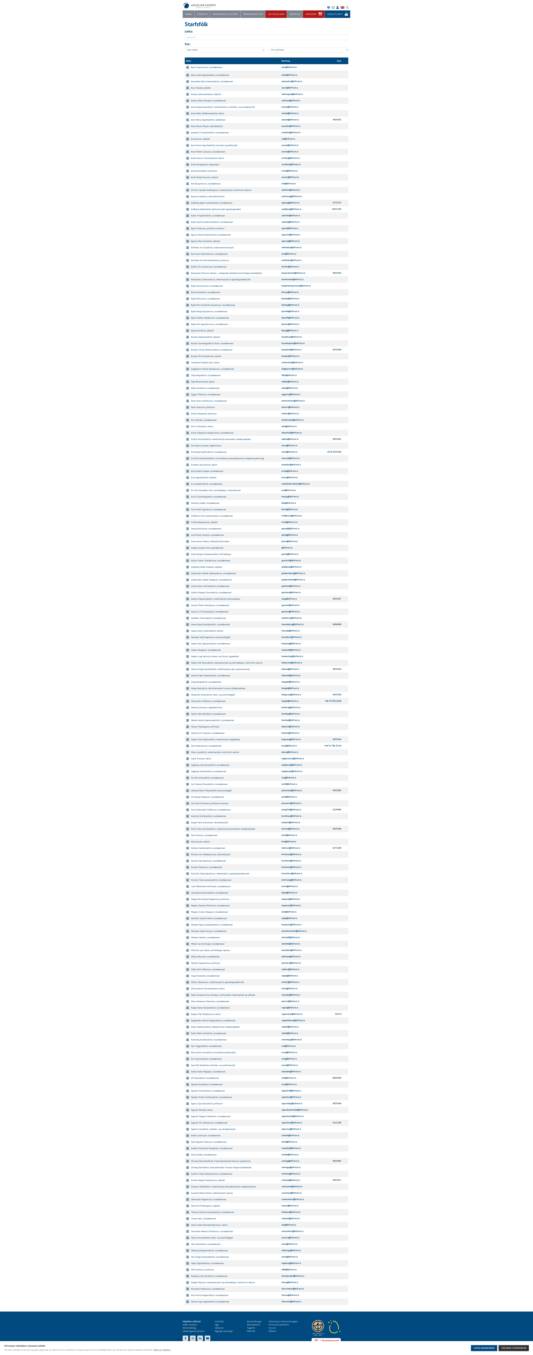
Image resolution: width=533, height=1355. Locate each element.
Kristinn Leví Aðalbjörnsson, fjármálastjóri (210, 854)
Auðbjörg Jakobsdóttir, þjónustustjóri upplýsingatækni (215, 209)
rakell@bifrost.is (289, 1033)
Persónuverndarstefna (279, 1324)
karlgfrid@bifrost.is (291, 809)
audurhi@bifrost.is (290, 215)
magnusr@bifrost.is (291, 905)
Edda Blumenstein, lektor (202, 381)
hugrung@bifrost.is (291, 739)
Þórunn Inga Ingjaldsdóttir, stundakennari (209, 1301)
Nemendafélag (189, 1327)
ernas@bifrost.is (289, 477)
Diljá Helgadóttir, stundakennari (205, 375)
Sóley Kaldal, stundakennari (203, 1154)
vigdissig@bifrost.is (291, 1263)
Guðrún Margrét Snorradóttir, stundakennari (210, 592)
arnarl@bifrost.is (289, 151)
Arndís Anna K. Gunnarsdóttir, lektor (207, 158)
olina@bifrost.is (289, 988)
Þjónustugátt (335, 14)
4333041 (337, 273)
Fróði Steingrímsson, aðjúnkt (204, 522)
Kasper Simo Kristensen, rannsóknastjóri (209, 822)
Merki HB (251, 1331)
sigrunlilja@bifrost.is (291, 1103)
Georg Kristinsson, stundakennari (205, 528)
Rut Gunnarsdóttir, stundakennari (206, 1058)
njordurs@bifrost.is (291, 963)
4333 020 (336, 209)
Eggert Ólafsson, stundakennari (205, 394)
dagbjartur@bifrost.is (292, 368)
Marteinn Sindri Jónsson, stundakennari (208, 931)
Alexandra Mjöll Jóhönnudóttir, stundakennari (211, 81)
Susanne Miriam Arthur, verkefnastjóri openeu (211, 1193)
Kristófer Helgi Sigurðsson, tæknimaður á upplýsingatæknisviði (219, 873)
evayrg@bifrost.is (290, 496)
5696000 (337, 624)
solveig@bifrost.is (290, 1161)
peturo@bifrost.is (290, 1001)
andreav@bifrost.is (290, 100)
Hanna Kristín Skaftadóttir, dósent (206, 630)
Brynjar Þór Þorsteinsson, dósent (205, 356)
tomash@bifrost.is (290, 1218)
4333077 (337, 1180)
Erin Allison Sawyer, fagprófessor (206, 445)
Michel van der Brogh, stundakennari (207, 943)
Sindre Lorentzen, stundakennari (205, 1135)
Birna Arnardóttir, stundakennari (205, 292)
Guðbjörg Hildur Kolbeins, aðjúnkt (206, 566)
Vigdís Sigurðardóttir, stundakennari (207, 1263)
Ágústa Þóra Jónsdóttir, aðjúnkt (205, 241)
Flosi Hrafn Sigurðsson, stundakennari (208, 509)
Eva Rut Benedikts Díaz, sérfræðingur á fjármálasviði (215, 490)
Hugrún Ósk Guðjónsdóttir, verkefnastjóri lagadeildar (215, 739)
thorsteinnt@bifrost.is (292, 1288)
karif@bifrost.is (289, 835)
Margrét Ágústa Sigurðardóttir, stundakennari (211, 924)
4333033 (337, 119)
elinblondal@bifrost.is (292, 420)
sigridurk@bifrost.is (291, 1090)
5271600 (337, 848)
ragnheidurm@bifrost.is (293, 1020)
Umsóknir (310, 14)
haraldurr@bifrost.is (291, 637)
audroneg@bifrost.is (291, 196)
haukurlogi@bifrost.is (292, 656)
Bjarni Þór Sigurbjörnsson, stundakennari (209, 324)
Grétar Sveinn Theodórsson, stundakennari (210, 560)
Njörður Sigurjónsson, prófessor (205, 963)
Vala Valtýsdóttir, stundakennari (205, 1244)
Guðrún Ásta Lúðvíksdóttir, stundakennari (209, 586)
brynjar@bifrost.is (290, 356)
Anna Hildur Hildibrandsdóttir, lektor (207, 113)
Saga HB (251, 1327)
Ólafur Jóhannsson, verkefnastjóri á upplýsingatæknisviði (217, 982)
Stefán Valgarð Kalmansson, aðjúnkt (207, 1180)
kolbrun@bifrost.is (290, 848)
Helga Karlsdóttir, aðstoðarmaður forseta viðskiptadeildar (218, 688)
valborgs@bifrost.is (291, 1250)
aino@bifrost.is (289, 67)
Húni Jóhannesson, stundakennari (205, 745)
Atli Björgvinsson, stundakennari (205, 183)
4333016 (337, 669)
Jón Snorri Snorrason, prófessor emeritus (209, 803)
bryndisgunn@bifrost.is (293, 343)
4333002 (337, 1161)
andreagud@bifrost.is (292, 94)
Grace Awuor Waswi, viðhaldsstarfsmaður (209, 541)
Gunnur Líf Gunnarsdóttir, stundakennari (209, 611)
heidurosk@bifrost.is (291, 662)
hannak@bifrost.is (290, 630)
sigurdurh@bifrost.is (291, 1122)
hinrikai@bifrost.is (290, 720)
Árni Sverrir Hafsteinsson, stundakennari (209, 253)
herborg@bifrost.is (290, 707)
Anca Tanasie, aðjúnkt (200, 87)
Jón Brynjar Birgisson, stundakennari (207, 796)
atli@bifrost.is (288, 183)
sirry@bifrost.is (289, 1084)
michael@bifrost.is (290, 937)
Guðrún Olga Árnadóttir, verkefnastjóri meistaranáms (215, 598)
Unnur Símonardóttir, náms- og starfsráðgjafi (211, 1237)
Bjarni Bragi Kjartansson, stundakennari (208, 311)
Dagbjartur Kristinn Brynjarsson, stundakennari (212, 368)
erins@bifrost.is (289, 445)
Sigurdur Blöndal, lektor (201, 1109)
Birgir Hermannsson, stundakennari (206, 285)
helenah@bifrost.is (290, 675)
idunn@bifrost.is (289, 752)
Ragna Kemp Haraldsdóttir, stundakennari (210, 1007)
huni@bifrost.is (289, 745)
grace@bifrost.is (289, 541)
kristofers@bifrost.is (291, 873)
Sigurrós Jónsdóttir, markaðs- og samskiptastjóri (213, 1129)
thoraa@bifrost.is (290, 1295)
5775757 (337, 202)
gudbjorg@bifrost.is (291, 566)
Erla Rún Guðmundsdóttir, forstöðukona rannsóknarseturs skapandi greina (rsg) (227, 458)
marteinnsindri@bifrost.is (294, 931)
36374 (338, 1014)
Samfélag (294, 14)
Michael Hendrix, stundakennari (205, 937)
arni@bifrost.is (288, 253)
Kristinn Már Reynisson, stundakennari (208, 860)
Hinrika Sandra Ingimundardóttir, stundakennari (212, 720)
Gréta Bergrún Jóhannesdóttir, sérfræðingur (210, 554)
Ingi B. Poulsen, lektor (200, 758)
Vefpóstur (219, 1327)
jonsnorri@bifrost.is (291, 803)
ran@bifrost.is (288, 1046)
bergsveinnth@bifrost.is (293, 273)
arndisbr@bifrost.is (291, 164)
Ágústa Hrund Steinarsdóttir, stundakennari (210, 234)
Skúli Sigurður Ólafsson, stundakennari (208, 1141)
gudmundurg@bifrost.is (293, 573)
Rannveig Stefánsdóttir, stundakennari (208, 1039)
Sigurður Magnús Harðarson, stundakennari (210, 1116)
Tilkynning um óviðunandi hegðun (283, 1321)
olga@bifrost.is (289, 598)
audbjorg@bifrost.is (291, 209)
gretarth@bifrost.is (291, 560)
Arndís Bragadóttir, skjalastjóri (204, 164)
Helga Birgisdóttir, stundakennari (205, 681)
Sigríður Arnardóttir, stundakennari (206, 1084)
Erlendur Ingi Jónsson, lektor (203, 464)
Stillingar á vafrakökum (513, 1348)
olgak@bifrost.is (289, 975)
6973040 (337, 349)
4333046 (337, 828)
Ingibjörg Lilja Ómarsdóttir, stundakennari (209, 765)
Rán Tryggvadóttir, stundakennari (206, 1046)
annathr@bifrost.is (290, 126)
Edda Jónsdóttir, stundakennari (204, 388)
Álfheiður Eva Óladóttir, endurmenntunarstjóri (212, 247)
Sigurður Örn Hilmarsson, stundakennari (208, 1122)
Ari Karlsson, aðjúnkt (200, 138)
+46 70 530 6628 (333, 701)
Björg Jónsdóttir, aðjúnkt (202, 330)
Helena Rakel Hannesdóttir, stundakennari (210, 675)
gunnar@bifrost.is (290, 605)
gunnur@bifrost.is (290, 611)
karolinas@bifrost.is (291, 816)
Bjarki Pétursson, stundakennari (205, 298)
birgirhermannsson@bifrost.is (296, 285)
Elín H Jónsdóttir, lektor (201, 426)
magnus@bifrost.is (290, 899)
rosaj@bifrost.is (289, 1052)
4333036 (337, 739)
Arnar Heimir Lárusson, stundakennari (207, 151)
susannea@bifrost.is (291, 1193)
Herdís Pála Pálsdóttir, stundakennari (208, 713)
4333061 (337, 439)
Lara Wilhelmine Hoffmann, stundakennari (210, 886)
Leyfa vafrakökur (484, 1348)
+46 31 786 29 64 (332, 745)
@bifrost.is (287, 547)
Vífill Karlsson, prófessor (202, 1269)
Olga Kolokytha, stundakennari (204, 975)
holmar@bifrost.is (290, 733)
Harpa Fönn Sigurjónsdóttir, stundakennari (210, 643)
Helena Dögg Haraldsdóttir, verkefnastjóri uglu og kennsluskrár (220, 669)
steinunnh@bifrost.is (291, 1186)
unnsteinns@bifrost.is (292, 1231)
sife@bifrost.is (288, 1078)
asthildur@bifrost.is (291, 260)
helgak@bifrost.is (290, 688)
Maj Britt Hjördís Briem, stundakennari (208, 918)
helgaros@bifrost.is (291, 694)
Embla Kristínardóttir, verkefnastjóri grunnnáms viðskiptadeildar (220, 439)
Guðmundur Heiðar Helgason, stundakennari (211, 579)
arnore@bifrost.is (290, 177)
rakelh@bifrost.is (290, 1026)
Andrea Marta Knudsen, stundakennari (208, 100)
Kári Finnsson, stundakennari (203, 835)
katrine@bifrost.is (290, 828)
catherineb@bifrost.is (292, 362)
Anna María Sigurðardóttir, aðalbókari (207, 119)
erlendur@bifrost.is (291, 464)
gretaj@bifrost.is (289, 554)
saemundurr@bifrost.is (292, 1199)
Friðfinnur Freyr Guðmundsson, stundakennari (211, 515)
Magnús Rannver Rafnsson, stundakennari (210, 905)
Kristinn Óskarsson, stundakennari (206, 867)
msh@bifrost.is (288, 911)
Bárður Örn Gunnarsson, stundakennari (208, 266)
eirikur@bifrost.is (290, 413)
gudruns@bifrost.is (291, 592)
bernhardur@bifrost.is (292, 279)
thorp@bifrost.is (289, 1282)
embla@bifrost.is (289, 439)
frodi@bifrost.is (289, 522)
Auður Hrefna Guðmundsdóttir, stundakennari (211, 222)
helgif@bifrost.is (289, 701)
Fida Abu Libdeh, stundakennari (204, 503)
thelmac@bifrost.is (290, 1212)
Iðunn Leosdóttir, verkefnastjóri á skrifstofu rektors (214, 752)
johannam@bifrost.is (291, 790)
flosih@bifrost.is (289, 509)
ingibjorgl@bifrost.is (291, 765)
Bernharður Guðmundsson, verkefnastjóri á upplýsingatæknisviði (220, 279)
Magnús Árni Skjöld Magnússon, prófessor (209, 899)
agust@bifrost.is (289, 228)
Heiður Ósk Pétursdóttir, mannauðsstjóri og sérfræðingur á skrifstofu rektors (226, 662)
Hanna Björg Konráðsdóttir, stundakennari (210, 624)
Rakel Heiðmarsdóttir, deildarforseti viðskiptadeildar (215, 1026)
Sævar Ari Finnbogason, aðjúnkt (205, 1205)
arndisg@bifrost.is (290, 158)
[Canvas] (334, 7)
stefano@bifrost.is (290, 1173)
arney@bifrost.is (289, 170)
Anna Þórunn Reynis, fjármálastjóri (206, 126)
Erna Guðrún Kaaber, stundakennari (206, 471)
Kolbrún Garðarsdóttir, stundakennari (207, 848)
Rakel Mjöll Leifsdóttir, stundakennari (208, 1033)
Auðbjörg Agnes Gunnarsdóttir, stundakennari (211, 202)
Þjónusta (202, 14)
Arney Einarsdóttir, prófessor (203, 170)
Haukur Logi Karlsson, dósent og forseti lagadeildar (214, 656)
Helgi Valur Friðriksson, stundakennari (208, 701)
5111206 (337, 1122)
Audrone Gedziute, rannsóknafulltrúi (207, 196)
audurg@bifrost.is (290, 222)
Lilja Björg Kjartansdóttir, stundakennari (209, 892)
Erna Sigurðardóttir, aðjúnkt (203, 477)
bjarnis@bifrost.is (290, 324)
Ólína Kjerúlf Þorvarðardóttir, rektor (207, 988)
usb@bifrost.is (288, 1224)
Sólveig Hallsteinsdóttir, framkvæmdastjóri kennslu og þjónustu (220, 1161)
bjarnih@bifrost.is (290, 317)
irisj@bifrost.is (288, 777)
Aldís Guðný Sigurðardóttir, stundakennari (209, 75)
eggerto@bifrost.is (290, 394)
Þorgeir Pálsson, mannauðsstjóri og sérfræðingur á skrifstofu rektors (222, 1282)
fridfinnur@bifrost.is (291, 515)
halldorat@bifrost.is (291, 618)
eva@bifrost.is (288, 490)
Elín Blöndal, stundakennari (203, 420)
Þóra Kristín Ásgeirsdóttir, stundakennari (209, 1295)
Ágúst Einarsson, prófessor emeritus (207, 228)
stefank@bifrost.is (290, 1180)
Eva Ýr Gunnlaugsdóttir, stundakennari (208, 496)
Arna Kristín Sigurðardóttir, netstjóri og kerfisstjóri (213, 145)
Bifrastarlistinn (253, 1324)
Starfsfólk (219, 1321)
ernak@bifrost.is (289, 471)
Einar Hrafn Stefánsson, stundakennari (208, 400)
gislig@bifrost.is (289, 535)
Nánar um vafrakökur (162, 1350)
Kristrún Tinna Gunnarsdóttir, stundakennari (210, 880)
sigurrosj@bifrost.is (291, 1129)
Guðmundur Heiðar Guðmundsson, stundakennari (213, 573)
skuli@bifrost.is (289, 1141)
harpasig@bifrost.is (291, 643)
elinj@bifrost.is (289, 426)
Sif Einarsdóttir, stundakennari (204, 1078)
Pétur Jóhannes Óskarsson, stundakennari (209, 1001)
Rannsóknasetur (253, 14)
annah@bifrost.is (290, 113)
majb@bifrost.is (289, 918)
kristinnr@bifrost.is (291, 860)
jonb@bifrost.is (289, 796)
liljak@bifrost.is (289, 892)
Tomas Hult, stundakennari (203, 1218)
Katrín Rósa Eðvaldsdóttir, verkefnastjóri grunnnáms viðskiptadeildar (222, 828)
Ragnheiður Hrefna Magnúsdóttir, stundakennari (212, 1020)
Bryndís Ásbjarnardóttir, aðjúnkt (205, 337)
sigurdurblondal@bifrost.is (294, 1109)
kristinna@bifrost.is (291, 854)
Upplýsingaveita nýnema (193, 1331)
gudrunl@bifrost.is (290, 586)
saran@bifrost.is (289, 1065)
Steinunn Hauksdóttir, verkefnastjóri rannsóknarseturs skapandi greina (223, 1186)
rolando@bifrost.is (290, 995)
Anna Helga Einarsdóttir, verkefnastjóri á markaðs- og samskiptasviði (222, 107)
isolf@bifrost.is (289, 784)
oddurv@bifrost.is (290, 969)
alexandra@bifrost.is (291, 81)
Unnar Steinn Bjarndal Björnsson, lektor (209, 1224)
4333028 (337, 694)
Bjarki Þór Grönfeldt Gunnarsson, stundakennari (212, 305)
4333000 (337, 1103)
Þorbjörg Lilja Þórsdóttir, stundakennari (208, 1276)
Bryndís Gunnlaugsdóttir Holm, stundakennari (211, 343)
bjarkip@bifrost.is (290, 298)
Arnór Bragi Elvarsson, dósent (204, 177)
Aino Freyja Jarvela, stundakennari (206, 67)
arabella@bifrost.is (291, 132)
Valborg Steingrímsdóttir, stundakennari (209, 1250)
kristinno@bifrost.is (291, 867)
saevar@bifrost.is (290, 1205)
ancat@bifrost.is (289, 87)
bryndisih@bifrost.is (291, 349)
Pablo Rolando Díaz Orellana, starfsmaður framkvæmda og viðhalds (222, 995)
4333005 (337, 790)
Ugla (217, 1324)
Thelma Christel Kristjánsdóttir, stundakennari (212, 1212)
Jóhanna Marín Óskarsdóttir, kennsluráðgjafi (211, 790)
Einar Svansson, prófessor (202, 407)
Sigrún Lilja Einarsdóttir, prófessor (206, 1103)
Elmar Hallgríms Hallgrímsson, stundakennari (211, 432)
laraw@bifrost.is (289, 886)
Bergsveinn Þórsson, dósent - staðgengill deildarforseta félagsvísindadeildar (226, 273)
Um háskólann (276, 14)
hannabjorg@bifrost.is (292, 624)
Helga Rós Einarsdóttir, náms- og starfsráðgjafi (212, 694)
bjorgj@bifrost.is (289, 330)
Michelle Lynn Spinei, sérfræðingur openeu (210, 950)
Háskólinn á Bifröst (192, 1321)
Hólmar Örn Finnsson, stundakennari (207, 733)
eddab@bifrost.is (290, 381)
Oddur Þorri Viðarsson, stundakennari (207, 969)
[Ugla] (329, 7)
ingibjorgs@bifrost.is (291, 771)
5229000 (337, 809)
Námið (188, 14)
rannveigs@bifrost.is (291, 1039)
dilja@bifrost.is (289, 375)
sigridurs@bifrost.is (291, 1097)
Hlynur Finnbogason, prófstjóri (204, 726)
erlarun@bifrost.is (290, 458)
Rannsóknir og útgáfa (225, 14)
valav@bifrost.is (289, 1244)
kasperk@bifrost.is (290, 822)
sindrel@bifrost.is (290, 1135)
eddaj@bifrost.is (289, 388)
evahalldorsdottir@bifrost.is (295, 483)
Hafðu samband (190, 1324)
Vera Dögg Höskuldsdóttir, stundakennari (209, 1256)
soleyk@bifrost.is (290, 1154)
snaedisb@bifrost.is (291, 1148)
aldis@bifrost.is (289, 75)
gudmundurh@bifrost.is (293, 579)
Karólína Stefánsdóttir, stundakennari (208, 816)
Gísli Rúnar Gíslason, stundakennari (207, 535)
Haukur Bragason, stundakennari (205, 650)
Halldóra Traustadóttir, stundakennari (208, 618)
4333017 (337, 598)
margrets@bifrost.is (291, 924)
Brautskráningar (254, 1321)
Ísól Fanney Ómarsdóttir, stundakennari (208, 784)
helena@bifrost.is (290, 669)
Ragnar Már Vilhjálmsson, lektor (205, 1014)
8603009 (337, 1078)
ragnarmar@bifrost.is (292, 1014)
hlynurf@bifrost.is (290, 726)
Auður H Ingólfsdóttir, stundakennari (207, 215)
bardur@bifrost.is (290, 266)
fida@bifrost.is (288, 503)
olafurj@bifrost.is (290, 982)
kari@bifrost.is (288, 841)
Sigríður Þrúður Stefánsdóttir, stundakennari (211, 1097)
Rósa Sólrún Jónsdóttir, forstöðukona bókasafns (213, 1052)
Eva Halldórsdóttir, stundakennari (206, 483)
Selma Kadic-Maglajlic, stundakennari (207, 1071)
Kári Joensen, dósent (200, 841)
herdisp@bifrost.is (290, 713)
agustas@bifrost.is (290, 234)
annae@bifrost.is (289, 107)
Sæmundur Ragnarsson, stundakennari (208, 1199)
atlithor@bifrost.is (290, 190)
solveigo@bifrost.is (291, 1167)
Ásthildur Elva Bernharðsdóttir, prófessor (209, 260)
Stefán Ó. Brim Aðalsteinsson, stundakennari (211, 1173)
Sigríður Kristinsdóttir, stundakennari (207, 1090)
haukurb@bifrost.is (291, 650)
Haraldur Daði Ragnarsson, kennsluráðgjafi (210, 637)
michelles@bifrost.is (291, 950)
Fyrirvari (272, 1327)
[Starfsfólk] (338, 7)
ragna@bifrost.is (289, 1007)
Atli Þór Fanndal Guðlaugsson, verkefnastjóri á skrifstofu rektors (220, 190)
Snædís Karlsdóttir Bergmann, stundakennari (211, 1148)
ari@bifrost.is (288, 138)
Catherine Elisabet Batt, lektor (205, 362)
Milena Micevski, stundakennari (204, 956)
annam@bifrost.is (290, 119)
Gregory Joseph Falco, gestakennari (206, 547)
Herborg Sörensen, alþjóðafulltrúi (206, 707)
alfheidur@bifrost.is (291, 247)
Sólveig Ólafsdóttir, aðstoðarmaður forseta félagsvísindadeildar (220, 1167)
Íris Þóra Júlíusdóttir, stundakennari (207, 777)
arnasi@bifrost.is (289, 145)
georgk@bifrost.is (290, 528)
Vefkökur (272, 1331)
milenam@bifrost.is (291, 956)
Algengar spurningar (224, 1331)
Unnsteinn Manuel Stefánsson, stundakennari (211, 1231)
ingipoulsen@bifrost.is (292, 758)
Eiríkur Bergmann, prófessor (203, 413)
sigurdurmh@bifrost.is (292, 1116)
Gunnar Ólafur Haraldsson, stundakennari (209, 605)
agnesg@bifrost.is (290, 202)
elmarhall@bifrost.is (291, 432)
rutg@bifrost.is (289, 1058)
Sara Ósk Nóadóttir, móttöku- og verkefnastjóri (212, 1065)
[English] (343, 7)
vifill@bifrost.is (289, 1269)
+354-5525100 (334, 452)
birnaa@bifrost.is (290, 292)
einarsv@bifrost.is (290, 407)
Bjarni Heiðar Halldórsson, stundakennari (209, 317)
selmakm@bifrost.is (291, 1071)
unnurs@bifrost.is (290, 1237)
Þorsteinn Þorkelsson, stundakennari (207, 1288)
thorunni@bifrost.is (291, 1301)
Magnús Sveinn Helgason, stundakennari (209, 911)
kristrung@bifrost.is (291, 880)
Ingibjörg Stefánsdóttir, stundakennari (208, 771)
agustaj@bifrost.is (290, 241)
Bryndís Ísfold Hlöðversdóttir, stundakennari (211, 349)
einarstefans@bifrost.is (293, 400)
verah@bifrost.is (289, 1256)
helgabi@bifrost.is (290, 681)
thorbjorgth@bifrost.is (292, 1276)
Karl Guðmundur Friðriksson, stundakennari (210, 809)
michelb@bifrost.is (290, 943)
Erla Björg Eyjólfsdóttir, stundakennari (208, 452)
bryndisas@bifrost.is (291, 337)
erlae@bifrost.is (289, 452)
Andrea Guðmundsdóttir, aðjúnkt (205, 94)
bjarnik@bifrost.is (290, 311)
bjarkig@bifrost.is (290, 305)
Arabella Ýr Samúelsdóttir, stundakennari (209, 132)
